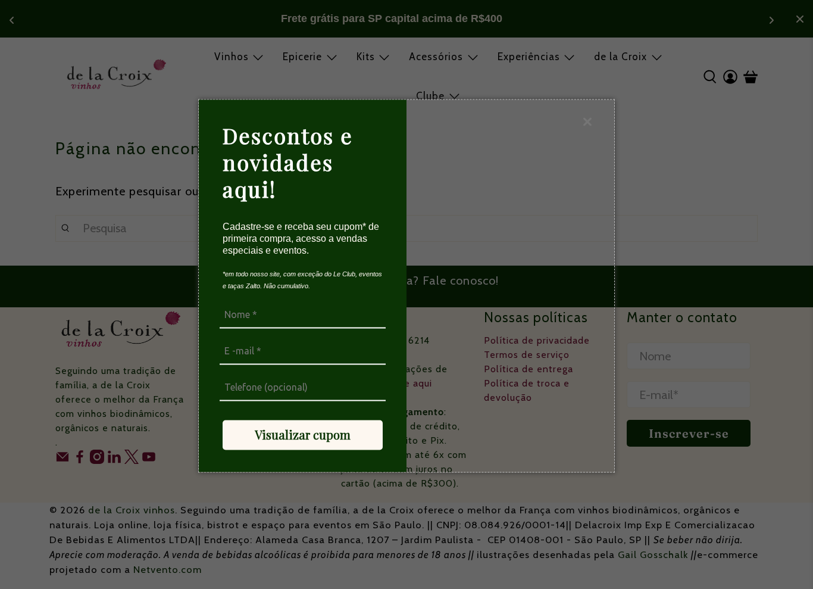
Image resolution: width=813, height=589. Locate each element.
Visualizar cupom (303, 434)
